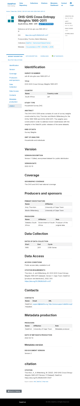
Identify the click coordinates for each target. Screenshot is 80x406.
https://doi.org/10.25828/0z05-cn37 (36, 35)
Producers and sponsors (14, 79)
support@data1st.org (40, 304)
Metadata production (13, 100)
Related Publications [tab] (15, 60)
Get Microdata (47, 24)
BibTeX (39, 381)
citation (12, 106)
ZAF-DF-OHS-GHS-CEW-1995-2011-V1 (33, 11)
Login (72, 5)
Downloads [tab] (45, 56)
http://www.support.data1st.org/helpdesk (64, 304)
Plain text (45, 381)
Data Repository (23, 4)
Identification (14, 65)
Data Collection (13, 85)
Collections (34, 3)
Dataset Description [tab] (15, 56)
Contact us (64, 4)
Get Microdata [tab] (58, 56)
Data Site (14, 11)
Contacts (12, 95)
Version (12, 69)
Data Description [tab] (31, 56)
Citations (44, 3)
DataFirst (12, 4)
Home (8, 11)
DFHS (19, 11)
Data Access (14, 91)
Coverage (12, 74)
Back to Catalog (14, 391)
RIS (35, 381)
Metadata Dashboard (54, 4)
